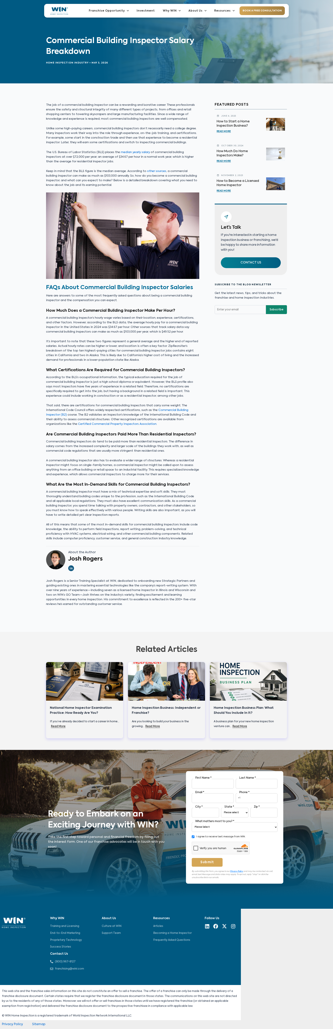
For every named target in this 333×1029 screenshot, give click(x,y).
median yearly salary (135, 152)
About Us (195, 10)
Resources (222, 10)
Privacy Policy (236, 871)
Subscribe (276, 309)
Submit (207, 862)
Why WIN (170, 10)
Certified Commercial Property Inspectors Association (117, 424)
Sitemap (38, 1024)
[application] (127, 11)
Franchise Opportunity (107, 10)
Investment (146, 10)
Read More (224, 131)
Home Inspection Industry (67, 63)
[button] (251, 262)
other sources (156, 171)
